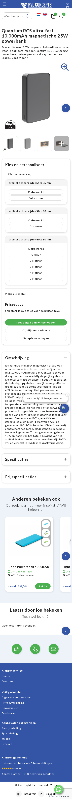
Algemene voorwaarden (16, 697)
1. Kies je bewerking (18, 174)
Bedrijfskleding (11, 728)
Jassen (6, 738)
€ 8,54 (17, 586)
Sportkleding (10, 733)
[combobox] (13, 16)
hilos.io (64, 796)
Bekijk (43, 586)
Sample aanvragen (36, 338)
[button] (58, 789)
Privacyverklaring (13, 702)
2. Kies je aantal (15, 293)
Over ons (7, 681)
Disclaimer (8, 713)
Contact (7, 675)
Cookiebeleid (10, 707)
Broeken (7, 743)
